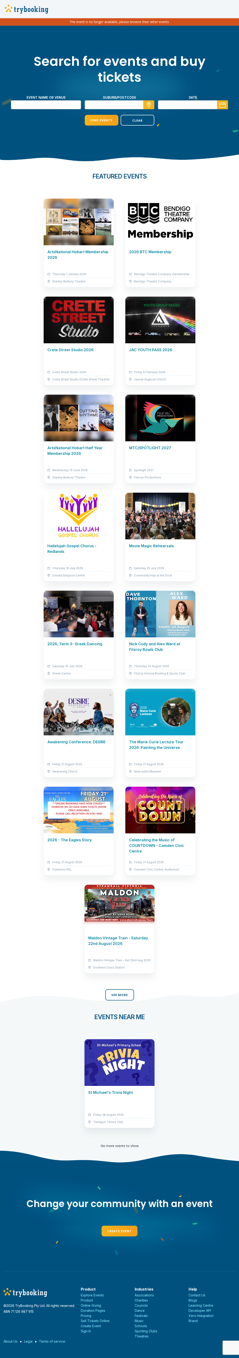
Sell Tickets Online (95, 1321)
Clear (137, 120)
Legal (28, 1341)
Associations (144, 1295)
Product (87, 1300)
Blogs (193, 1300)
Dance (140, 1310)
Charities (141, 1300)
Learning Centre (201, 1305)
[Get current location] (148, 104)
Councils (141, 1305)
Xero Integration (201, 1316)
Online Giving (91, 1305)
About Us (11, 1341)
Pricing (86, 1316)
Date (193, 97)
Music (139, 1321)
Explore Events (92, 1295)
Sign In (86, 1331)
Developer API (200, 1310)
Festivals (141, 1316)
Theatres (142, 1336)
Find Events (101, 120)
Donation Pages (93, 1310)
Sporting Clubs (146, 1331)
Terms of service (52, 1341)
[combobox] (119, 104)
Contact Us (197, 1295)
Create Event (119, 1231)
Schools (141, 1326)
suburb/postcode (119, 97)
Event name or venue (46, 97)
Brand (193, 1321)
